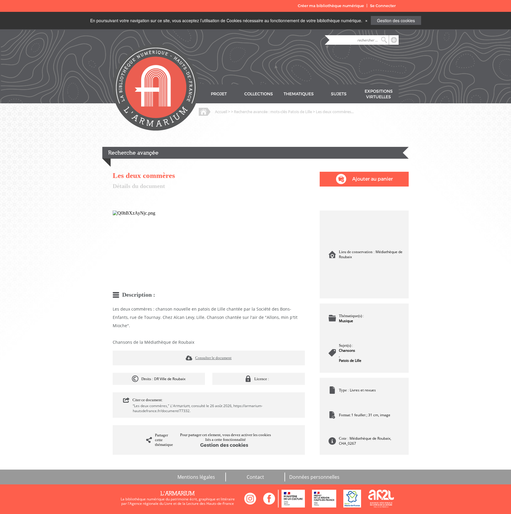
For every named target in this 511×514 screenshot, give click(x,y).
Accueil (221, 111)
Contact (255, 477)
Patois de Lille (350, 360)
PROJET (219, 94)
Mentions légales (196, 477)
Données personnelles (314, 477)
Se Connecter (383, 5)
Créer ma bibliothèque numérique (331, 5)
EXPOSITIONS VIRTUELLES (379, 94)
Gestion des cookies (396, 20)
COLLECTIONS (258, 94)
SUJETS (339, 94)
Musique (346, 320)
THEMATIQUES (299, 94)
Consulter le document (213, 358)
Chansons (347, 350)
